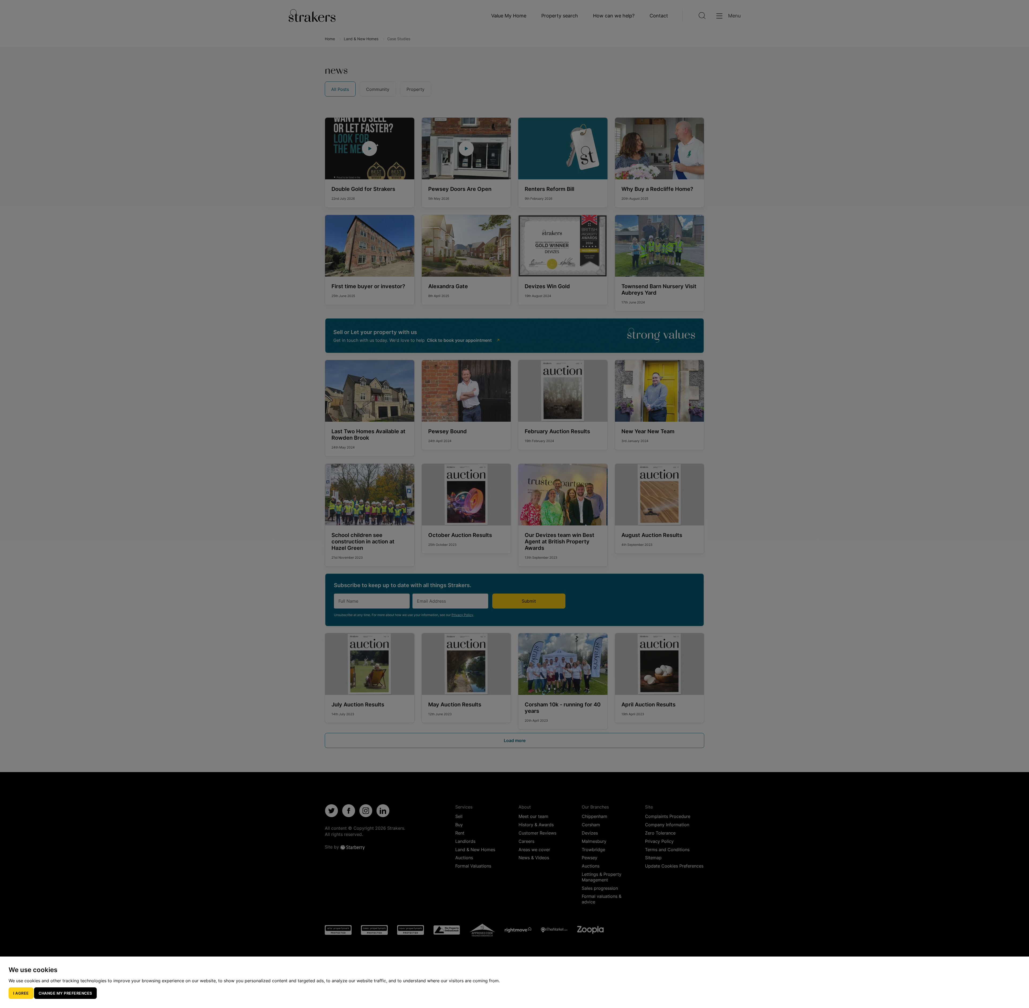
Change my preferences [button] (65, 993)
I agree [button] (21, 993)
